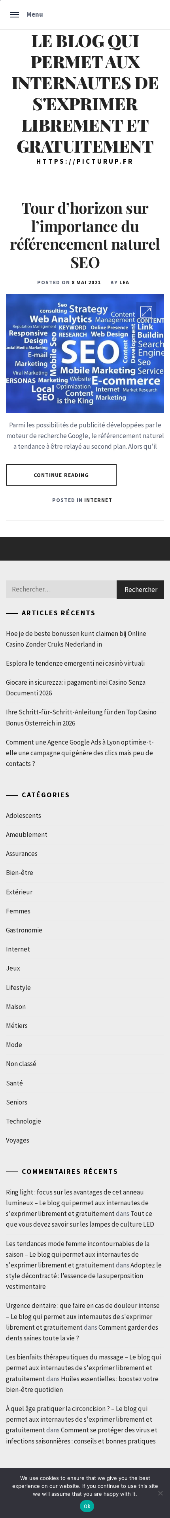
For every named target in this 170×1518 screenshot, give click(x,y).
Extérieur (19, 892)
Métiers (17, 1025)
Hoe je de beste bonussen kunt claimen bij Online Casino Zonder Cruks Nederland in (76, 639)
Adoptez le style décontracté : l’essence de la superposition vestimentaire (84, 1276)
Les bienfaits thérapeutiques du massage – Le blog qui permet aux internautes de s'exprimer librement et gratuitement (83, 1368)
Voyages (17, 1140)
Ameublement (26, 834)
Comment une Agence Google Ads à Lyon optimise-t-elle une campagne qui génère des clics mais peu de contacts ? (80, 753)
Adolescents (23, 815)
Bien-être (19, 872)
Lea (124, 282)
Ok (87, 1506)
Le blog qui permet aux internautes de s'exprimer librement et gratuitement (85, 93)
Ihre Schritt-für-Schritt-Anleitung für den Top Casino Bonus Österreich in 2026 (81, 717)
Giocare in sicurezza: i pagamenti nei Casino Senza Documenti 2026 (75, 687)
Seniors (16, 1102)
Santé (14, 1083)
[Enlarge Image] (146, 312)
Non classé (21, 1063)
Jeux (13, 968)
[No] (160, 1493)
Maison (16, 1006)
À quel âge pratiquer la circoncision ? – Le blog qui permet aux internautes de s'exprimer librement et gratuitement (79, 1419)
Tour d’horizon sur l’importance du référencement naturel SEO (85, 234)
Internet (98, 499)
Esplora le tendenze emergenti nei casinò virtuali (75, 663)
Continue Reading (61, 475)
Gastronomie (24, 930)
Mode (14, 1044)
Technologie (23, 1121)
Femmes (18, 911)
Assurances (22, 853)
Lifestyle (18, 987)
